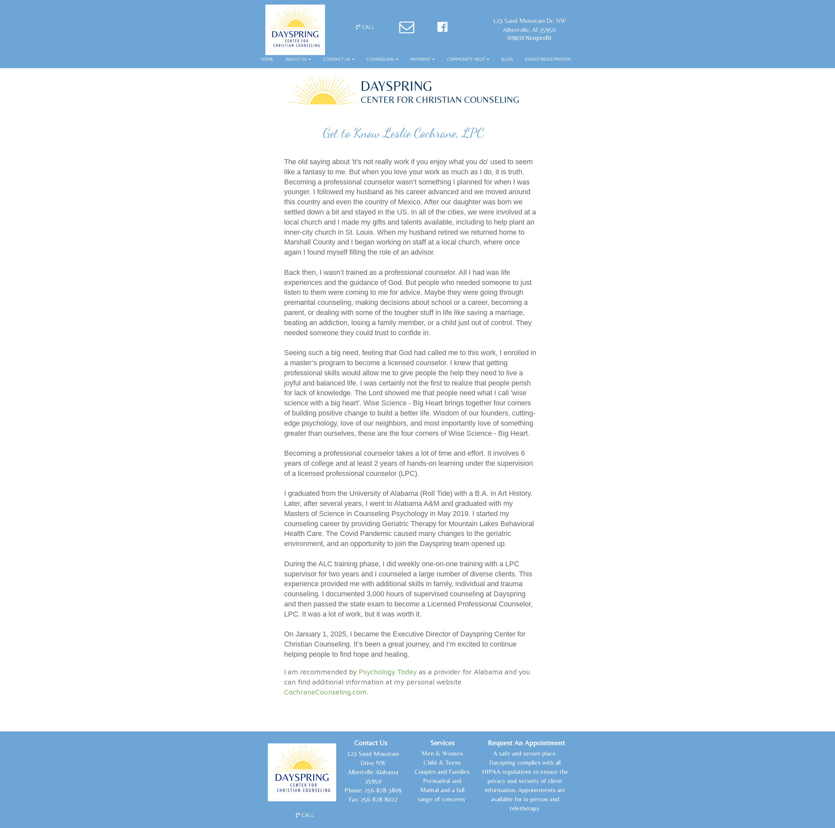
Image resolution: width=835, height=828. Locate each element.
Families (459, 771)
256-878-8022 (379, 799)
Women (452, 753)
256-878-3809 (383, 790)
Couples (425, 771)
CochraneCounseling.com (325, 692)
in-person (536, 799)
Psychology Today (388, 671)
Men (427, 753)
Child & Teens (442, 762)
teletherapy (524, 808)
